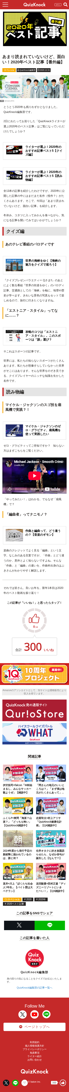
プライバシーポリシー (35, 1049)
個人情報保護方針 (34, 1045)
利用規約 (34, 1042)
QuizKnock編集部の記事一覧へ (34, 987)
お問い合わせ (34, 1059)
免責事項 (34, 1052)
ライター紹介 (34, 1056)
